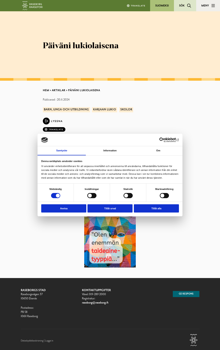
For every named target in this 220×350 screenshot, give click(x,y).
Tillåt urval (110, 208)
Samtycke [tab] (61, 150)
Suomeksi (162, 5)
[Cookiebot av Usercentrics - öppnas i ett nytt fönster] (165, 139)
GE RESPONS (186, 293)
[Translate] (136, 5)
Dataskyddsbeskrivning (32, 340)
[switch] (91, 195)
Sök (182, 5)
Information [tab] (110, 150)
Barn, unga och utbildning (66, 109)
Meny (205, 5)
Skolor (126, 109)
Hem (46, 90)
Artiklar (58, 90)
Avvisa (63, 208)
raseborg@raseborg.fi (95, 302)
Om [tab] (158, 150)
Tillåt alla (156, 208)
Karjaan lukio (104, 109)
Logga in (49, 340)
